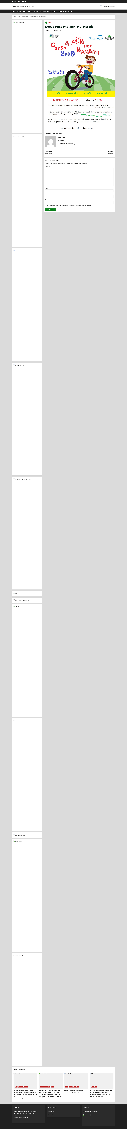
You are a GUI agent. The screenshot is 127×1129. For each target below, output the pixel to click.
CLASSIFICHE (37, 11)
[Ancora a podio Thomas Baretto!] (76, 1081)
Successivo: (110, 152)
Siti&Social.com (93, 1111)
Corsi (19, 11)
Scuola (30, 11)
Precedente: (49, 152)
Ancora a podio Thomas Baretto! (73, 1090)
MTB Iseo (48, 30)
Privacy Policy (51, 1115)
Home (13, 11)
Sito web (47, 199)
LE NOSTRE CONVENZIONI (65, 11)
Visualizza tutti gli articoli (66, 143)
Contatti (53, 11)
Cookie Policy (51, 1111)
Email (47, 194)
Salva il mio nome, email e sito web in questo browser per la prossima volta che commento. (69, 205)
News (27, 1086)
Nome (47, 188)
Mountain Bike (21, 1086)
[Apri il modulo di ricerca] (114, 11)
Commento (48, 166)
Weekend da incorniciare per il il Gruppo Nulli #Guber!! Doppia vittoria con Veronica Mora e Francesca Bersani (101, 1092)
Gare (24, 11)
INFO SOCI (46, 11)
